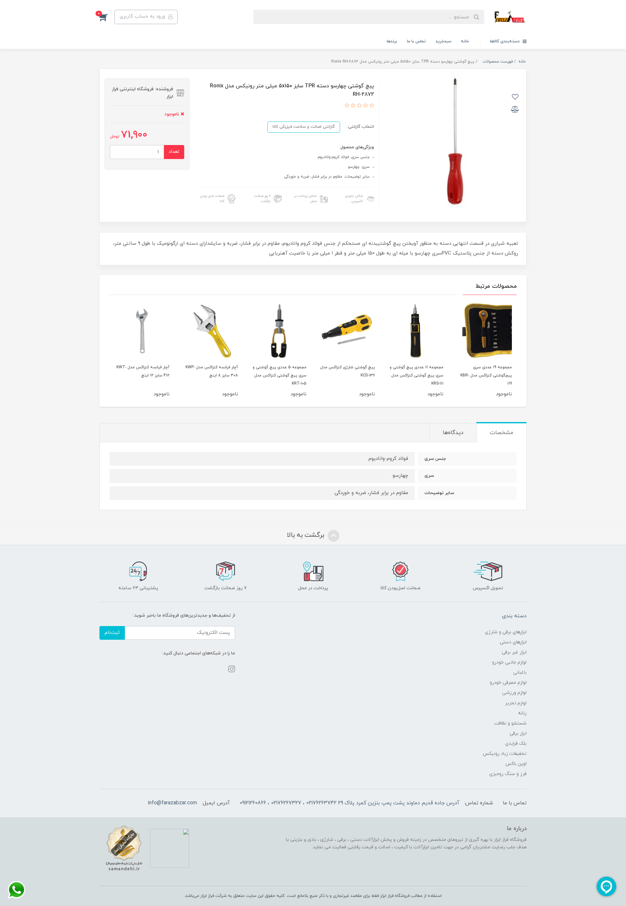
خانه (465, 41)
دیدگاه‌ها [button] (453, 433)
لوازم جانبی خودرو (509, 662)
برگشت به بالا (306, 535)
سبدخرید (443, 41)
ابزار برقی (518, 733)
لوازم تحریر (516, 703)
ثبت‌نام (112, 632)
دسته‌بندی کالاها (505, 41)
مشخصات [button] (501, 433)
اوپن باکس (516, 764)
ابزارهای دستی (513, 642)
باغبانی (520, 672)
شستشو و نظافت (510, 723)
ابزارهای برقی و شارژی (506, 632)
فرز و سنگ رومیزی (508, 774)
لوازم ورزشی (514, 693)
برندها (392, 41)
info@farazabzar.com (172, 803)
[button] (106, 17)
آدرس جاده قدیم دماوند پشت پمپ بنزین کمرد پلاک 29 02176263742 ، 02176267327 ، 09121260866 (349, 803)
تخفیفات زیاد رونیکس (505, 754)
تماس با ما (416, 41)
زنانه (522, 713)
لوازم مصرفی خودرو (508, 683)
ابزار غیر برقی (514, 652)
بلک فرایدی (516, 743)
